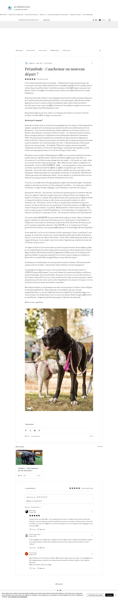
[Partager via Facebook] (26, 430)
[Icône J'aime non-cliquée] (30, 529)
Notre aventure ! (30, 50)
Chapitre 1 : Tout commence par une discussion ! (28, 469)
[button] (109, 20)
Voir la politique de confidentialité (17, 597)
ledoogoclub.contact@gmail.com (29, 20)
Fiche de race (66, 50)
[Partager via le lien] (39, 430)
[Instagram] (96, 20)
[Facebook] (93, 20)
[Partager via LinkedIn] (35, 430)
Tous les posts (19, 50)
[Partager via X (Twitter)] (30, 430)
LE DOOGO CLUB (22, 6)
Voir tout (100, 446)
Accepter (109, 595)
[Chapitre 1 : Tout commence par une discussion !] (29, 457)
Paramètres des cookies (95, 595)
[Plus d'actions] (92, 63)
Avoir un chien (43, 50)
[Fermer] (116, 595)
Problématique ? (54, 50)
